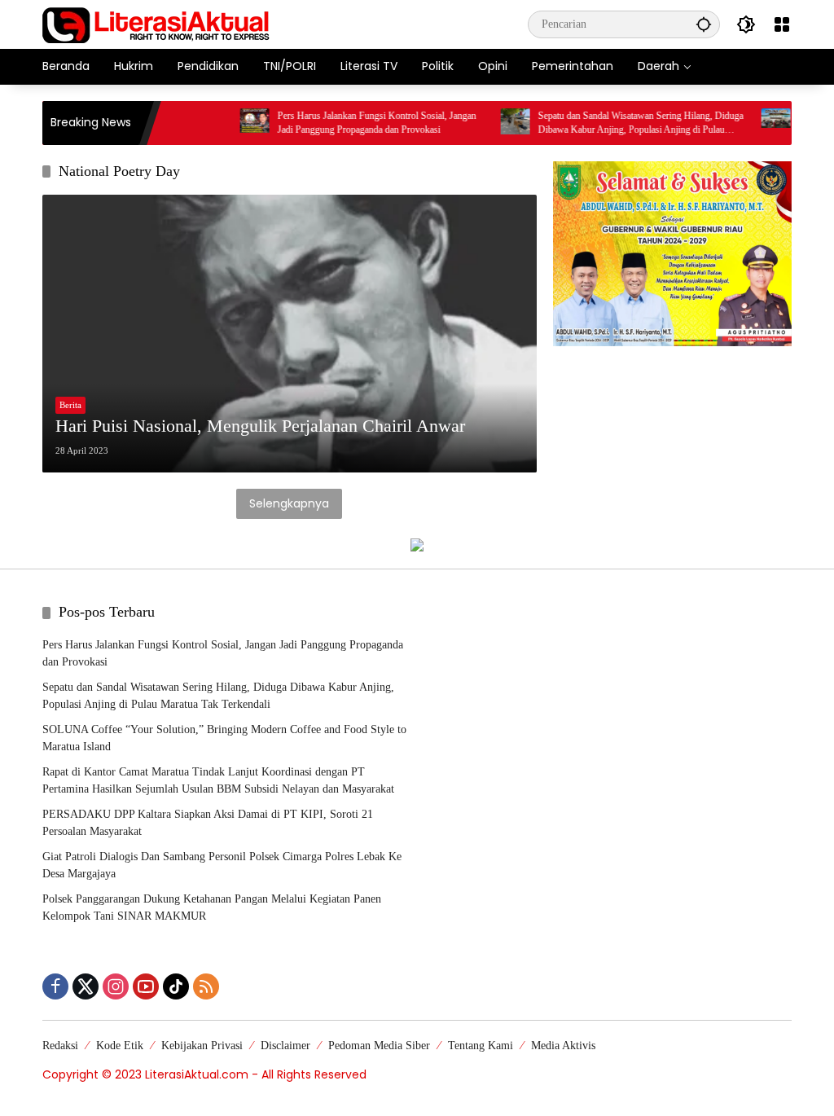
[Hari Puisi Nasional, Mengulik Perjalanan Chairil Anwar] (289, 333)
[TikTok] (176, 986)
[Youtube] (146, 986)
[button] (703, 24)
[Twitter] (85, 986)
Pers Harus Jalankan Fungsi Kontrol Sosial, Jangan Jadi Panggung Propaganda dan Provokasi (352, 122)
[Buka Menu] (782, 24)
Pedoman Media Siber (379, 1045)
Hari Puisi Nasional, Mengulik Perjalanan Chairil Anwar (260, 425)
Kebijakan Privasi (202, 1045)
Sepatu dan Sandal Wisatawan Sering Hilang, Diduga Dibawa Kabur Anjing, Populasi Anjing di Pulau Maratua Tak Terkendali (616, 123)
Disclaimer (285, 1045)
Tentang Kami (480, 1045)
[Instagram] (116, 986)
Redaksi (60, 1045)
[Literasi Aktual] (156, 23)
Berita (70, 405)
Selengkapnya (289, 503)
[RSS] (206, 986)
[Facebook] (55, 986)
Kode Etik (119, 1045)
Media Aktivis (563, 1045)
